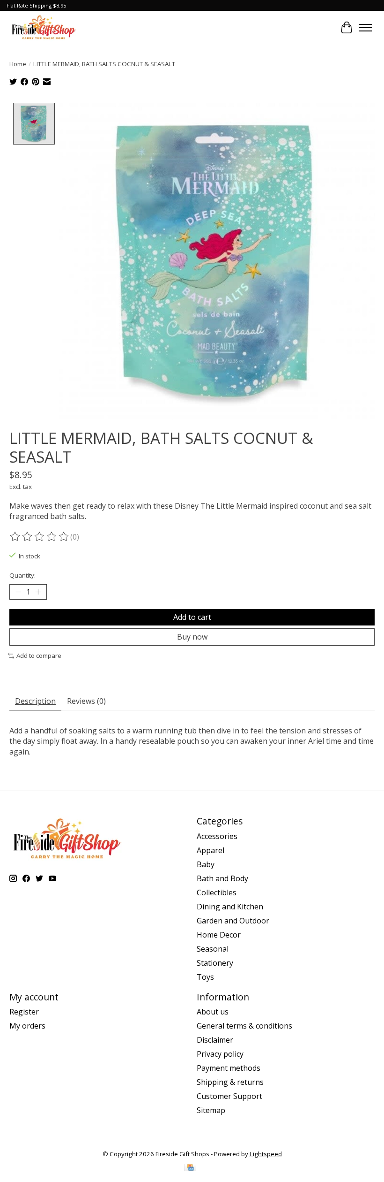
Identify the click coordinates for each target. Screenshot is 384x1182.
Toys (205, 977)
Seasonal (213, 949)
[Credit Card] (190, 1168)
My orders (27, 1026)
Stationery (215, 963)
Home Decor (219, 935)
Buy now (192, 637)
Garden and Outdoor (233, 920)
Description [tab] (35, 701)
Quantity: (22, 575)
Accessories (217, 836)
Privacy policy (220, 1054)
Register (24, 1012)
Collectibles (216, 892)
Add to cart (192, 617)
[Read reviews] (39, 536)
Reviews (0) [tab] (86, 701)
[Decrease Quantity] (18, 592)
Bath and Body (222, 878)
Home (17, 64)
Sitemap (211, 1110)
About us (213, 1012)
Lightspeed (266, 1154)
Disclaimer (215, 1040)
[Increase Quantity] (38, 592)
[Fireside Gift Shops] (43, 28)
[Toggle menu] (365, 27)
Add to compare (38, 655)
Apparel (210, 850)
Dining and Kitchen (230, 906)
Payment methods (228, 1068)
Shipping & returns (230, 1082)
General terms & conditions (244, 1026)
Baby (205, 864)
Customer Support (229, 1096)
